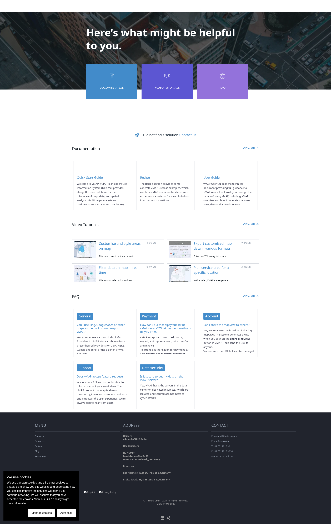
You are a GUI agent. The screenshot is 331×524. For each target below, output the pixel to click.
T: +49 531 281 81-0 (220, 446)
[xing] (168, 518)
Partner (39, 446)
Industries (40, 441)
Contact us (187, 135)
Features (39, 436)
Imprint (91, 492)
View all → (251, 148)
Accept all (66, 512)
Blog (37, 451)
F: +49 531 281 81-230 (222, 451)
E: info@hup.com (220, 441)
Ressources (40, 456)
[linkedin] (162, 518)
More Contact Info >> (222, 456)
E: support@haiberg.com (224, 436)
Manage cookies (42, 512)
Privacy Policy (109, 492)
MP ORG (170, 503)
